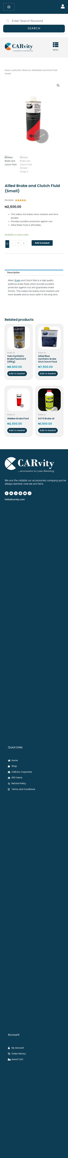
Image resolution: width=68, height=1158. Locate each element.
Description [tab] (13, 272)
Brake (17, 280)
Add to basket (42, 243)
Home (7, 70)
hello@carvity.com (15, 499)
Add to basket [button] (17, 373)
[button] (58, 85)
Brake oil (26, 70)
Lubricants (16, 70)
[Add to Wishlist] (7, 244)
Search (34, 28)
